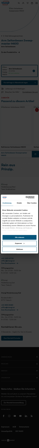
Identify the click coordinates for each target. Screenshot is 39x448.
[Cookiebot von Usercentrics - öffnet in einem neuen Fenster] (28, 197)
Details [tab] (19, 203)
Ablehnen (19, 249)
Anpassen (18, 243)
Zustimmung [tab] (6, 203)
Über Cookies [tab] (32, 203)
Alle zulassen (19, 237)
